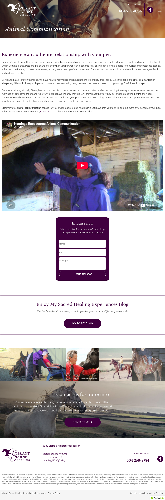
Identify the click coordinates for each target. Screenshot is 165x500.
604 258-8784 (130, 11)
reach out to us (48, 111)
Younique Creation (155, 493)
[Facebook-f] (150, 10)
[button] (4, 364)
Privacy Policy (54, 493)
